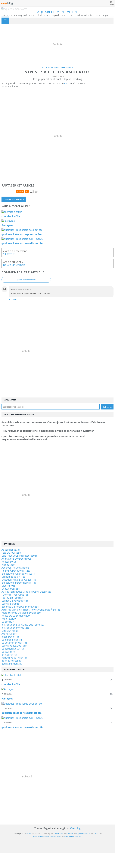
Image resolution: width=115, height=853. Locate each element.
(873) (10, 549)
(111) (18, 582)
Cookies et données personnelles (47, 836)
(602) (16, 558)
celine (29, 833)
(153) (13, 576)
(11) (13, 639)
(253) (16, 570)
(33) (31, 609)
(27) (8, 621)
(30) (21, 612)
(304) (15, 567)
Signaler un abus (83, 833)
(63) (12, 597)
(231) (18, 573)
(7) (12, 660)
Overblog (75, 828)
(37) (11, 603)
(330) (8, 564)
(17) (10, 630)
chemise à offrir (10, 684)
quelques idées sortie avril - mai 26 (22, 727)
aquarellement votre (57, 12)
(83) (26, 591)
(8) (14, 657)
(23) (15, 627)
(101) (8, 585)
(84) (10, 588)
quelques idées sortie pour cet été (21, 712)
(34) (20, 606)
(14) (9, 633)
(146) (19, 579)
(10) (14, 645)
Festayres (7, 698)
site (66, 83)
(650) (11, 552)
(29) (15, 615)
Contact (69, 833)
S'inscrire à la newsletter (13, 199)
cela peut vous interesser (57, 68)
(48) (14, 600)
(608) (19, 555)
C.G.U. (96, 833)
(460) (8, 561)
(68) (15, 594)
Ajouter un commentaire (26, 280)
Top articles (58, 833)
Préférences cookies (72, 836)
